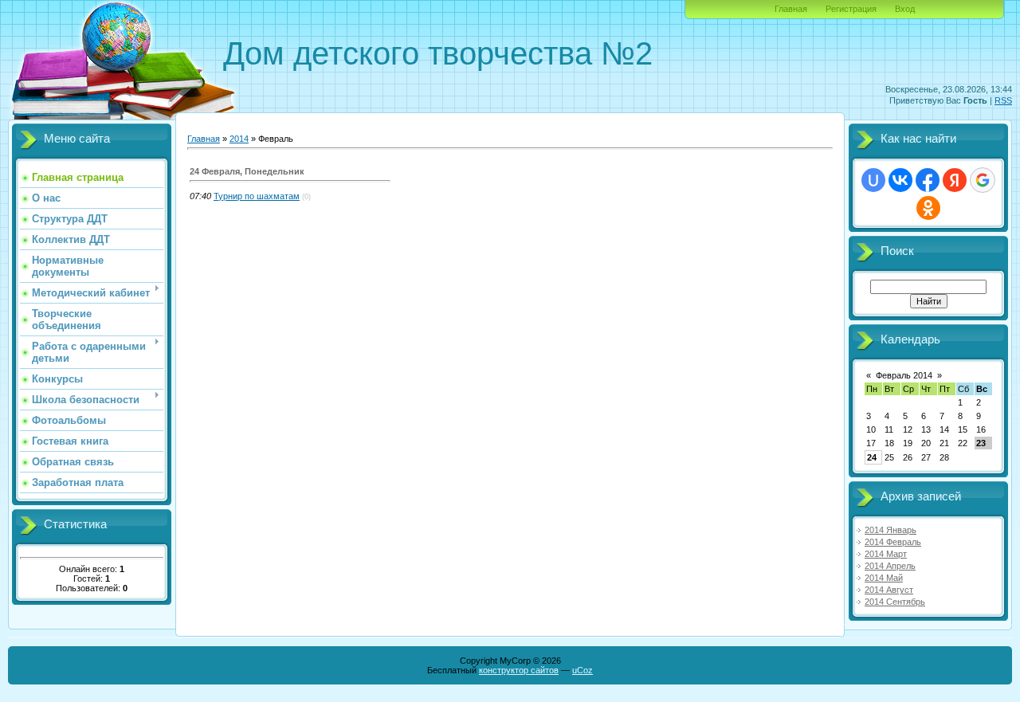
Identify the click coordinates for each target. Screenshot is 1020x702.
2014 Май (884, 577)
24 (872, 457)
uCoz (582, 670)
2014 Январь (890, 530)
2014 (239, 138)
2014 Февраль (893, 542)
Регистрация (851, 9)
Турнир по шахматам (257, 196)
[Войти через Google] (982, 180)
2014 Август (889, 589)
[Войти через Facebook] (928, 180)
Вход (905, 9)
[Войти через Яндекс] (955, 180)
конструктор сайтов (519, 670)
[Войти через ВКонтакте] (900, 180)
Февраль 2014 (904, 375)
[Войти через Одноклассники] (928, 208)
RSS (1003, 100)
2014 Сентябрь (895, 601)
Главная (791, 9)
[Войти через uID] (873, 180)
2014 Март (886, 554)
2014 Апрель (890, 566)
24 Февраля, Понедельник (247, 171)
